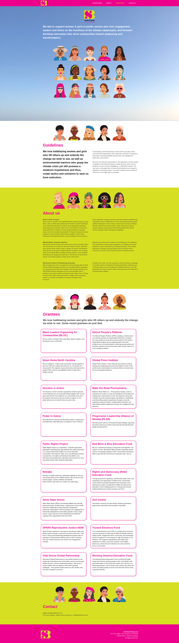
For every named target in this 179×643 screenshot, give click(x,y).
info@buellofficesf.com (130, 631)
